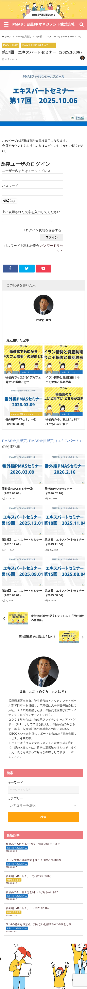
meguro (43, 320)
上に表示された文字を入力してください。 (33, 212)
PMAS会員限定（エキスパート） (38, 45)
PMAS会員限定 (10, 45)
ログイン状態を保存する (43, 230)
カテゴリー (15, 798)
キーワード (15, 782)
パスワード (10, 186)
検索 (43, 816)
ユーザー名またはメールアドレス (26, 171)
